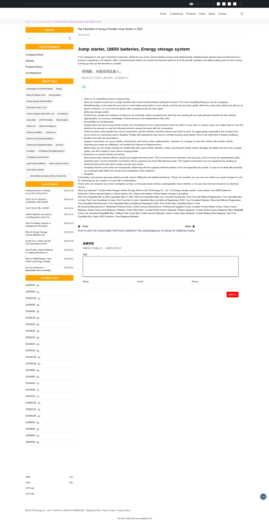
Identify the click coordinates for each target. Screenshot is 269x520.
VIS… (72, 482)
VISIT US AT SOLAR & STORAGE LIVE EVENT (37, 200)
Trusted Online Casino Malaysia (160, 210)
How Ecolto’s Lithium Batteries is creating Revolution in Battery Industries (39, 251)
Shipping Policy (93, 510)
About (211, 13)
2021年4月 (30, 390)
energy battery (55, 95)
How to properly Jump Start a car (40, 114)
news (35, 22)
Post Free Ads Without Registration (204, 197)
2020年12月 (31, 403)
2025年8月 (30, 291)
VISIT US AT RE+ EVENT (37, 208)
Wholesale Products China (119, 206)
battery (59, 89)
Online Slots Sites (135, 210)
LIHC (28, 482)
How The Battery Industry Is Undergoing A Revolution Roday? (38, 224)
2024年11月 (31, 298)
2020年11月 (31, 409)
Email (140, 281)
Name (86, 281)
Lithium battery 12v (122, 193)
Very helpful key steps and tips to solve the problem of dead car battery (48, 176)
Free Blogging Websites (127, 216)
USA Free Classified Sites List (148, 197)
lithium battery (62, 120)
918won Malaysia (186, 210)
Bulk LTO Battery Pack (36, 95)
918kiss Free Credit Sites (128, 213)
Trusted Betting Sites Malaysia (210, 213)
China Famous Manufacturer (147, 206)
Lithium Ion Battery (34, 132)
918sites (121, 210)
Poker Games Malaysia (153, 213)
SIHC (28, 477)
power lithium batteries (36, 163)
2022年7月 (30, 318)
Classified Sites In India (188, 203)
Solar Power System (35, 170)
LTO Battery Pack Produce (38, 157)
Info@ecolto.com (202, 3)
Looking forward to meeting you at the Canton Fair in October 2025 (38, 192)
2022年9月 (30, 305)
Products (191, 13)
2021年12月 (31, 357)
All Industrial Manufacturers (91, 206)
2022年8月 (30, 311)
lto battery (31, 151)
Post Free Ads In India (127, 200)
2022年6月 (30, 324)
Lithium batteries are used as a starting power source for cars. (39, 216)
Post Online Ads (168, 203)
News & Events (79, 471)
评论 (85, 254)
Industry (30, 60)
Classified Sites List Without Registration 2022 (162, 200)
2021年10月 (31, 363)
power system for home (59, 163)
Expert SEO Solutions (103, 216)
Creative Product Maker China (207, 206)
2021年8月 (30, 376)
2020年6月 (30, 435)
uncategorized (33, 73)
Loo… (72, 477)
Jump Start (31, 120)
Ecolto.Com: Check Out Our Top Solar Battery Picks (38, 242)
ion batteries (63, 114)
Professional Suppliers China (177, 206)
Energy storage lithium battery (39, 101)
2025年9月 (30, 285)
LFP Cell (30, 488)
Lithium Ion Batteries (47, 126)
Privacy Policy (123, 510)
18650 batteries (223, 190)
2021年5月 (30, 383)
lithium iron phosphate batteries (40, 139)
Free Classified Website (197, 200)
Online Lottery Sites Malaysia (180, 213)
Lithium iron (51, 132)
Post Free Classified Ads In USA (93, 197)
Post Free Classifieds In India (100, 200)
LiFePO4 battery (46, 120)
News (202, 13)
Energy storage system (184, 190)
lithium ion (31, 126)
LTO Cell (30, 493)
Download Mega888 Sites (101, 213)
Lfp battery (182, 193)
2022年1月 (30, 350)
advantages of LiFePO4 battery (40, 89)
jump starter (115, 125)
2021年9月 (30, 370)
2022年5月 (30, 331)
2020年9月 (30, 422)
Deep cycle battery (143, 193)
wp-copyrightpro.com (144, 518)
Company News (34, 54)
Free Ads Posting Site (175, 197)
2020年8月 (30, 429)
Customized (176, 13)
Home (163, 13)
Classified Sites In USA (122, 197)
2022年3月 (30, 344)
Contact (222, 13)
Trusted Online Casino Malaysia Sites (214, 210)
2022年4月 (30, 337)
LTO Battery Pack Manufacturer (51, 151)
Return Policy (108, 510)
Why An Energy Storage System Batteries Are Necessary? (36, 233)
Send (257, 510)
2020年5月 (30, 442)
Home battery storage (165, 193)
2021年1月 (30, 396)
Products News (46, 22)
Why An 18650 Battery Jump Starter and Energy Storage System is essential (38, 260)
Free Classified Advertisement (92, 203)
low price (59, 145)
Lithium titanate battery (100, 193)
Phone (195, 281)
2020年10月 (31, 416)
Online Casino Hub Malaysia (102, 210)
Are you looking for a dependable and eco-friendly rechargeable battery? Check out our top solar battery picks (39, 269)
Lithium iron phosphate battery (39, 145)
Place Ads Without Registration (225, 200)
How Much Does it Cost (36, 107)
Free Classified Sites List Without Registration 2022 (134, 203)
